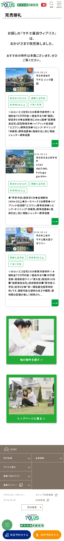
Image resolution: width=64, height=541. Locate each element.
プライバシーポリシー (14, 494)
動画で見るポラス (12, 475)
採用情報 (40, 500)
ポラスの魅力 (10, 466)
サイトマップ (10, 500)
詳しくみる (55, 143)
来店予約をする (19, 535)
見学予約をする (50, 535)
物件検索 (8, 457)
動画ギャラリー (11, 484)
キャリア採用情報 (44, 494)
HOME (13, 449)
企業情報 (40, 457)
